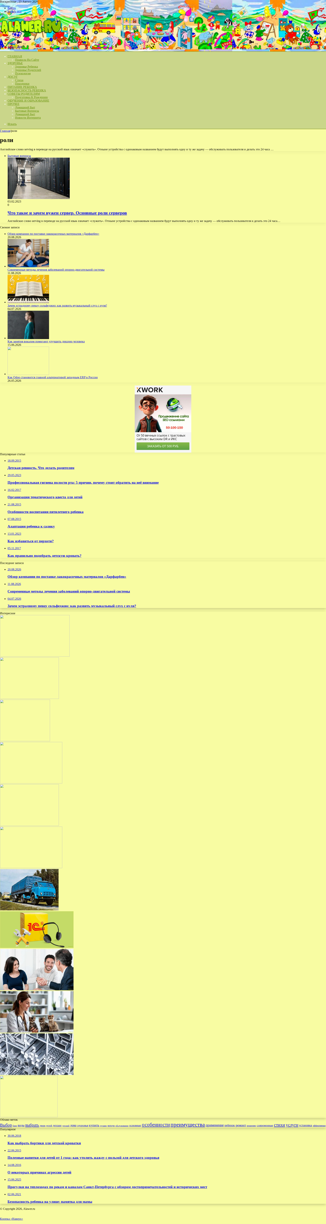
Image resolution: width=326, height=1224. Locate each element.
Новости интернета (28, 117)
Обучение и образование (28, 100)
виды (21, 1125)
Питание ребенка (22, 87)
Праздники (22, 83)
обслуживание (121, 1126)
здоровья (82, 1125)
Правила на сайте (27, 59)
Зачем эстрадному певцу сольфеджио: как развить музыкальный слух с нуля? (57, 305)
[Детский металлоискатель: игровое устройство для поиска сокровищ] (29, 697)
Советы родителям (24, 93)
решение (251, 1125)
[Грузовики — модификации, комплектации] (29, 909)
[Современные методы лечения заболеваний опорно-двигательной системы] (28, 266)
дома (73, 1125)
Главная (5, 130)
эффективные (319, 1125)
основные (135, 1125)
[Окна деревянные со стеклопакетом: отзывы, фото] (29, 1116)
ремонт (241, 1125)
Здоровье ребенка (26, 66)
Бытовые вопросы (27, 110)
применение (215, 1125)
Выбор (6, 1125)
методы (111, 1125)
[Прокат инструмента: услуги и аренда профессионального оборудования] (29, 824)
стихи (279, 1124)
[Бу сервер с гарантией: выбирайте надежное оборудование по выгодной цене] (31, 782)
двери (42, 1125)
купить (94, 1125)
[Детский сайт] (30, 36)
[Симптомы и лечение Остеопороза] (35, 655)
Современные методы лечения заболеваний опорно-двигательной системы (56, 269)
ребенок (230, 1125)
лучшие (103, 1126)
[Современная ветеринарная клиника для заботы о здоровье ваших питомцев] (37, 1031)
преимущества (188, 1124)
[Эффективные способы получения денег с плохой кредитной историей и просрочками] (37, 989)
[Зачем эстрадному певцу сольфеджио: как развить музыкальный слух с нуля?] (28, 302)
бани (15, 1126)
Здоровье (15, 63)
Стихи (19, 80)
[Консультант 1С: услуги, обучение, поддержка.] (37, 947)
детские (57, 1125)
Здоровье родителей (28, 70)
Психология (23, 73)
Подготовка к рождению (31, 97)
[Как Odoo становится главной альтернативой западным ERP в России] (28, 374)
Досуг (13, 76)
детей (49, 1125)
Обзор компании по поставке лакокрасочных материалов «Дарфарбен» (53, 233)
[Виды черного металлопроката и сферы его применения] (37, 1074)
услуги (292, 1124)
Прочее (13, 104)
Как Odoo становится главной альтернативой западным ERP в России (53, 377)
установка (305, 1125)
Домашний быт (25, 107)
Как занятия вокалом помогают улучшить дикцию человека (46, 341)
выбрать (32, 1125)
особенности (156, 1124)
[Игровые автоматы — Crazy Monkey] (25, 740)
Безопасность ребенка (27, 90)
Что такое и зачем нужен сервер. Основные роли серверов (67, 212)
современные (265, 1125)
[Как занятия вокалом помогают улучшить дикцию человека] (28, 338)
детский (65, 1126)
